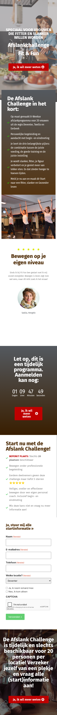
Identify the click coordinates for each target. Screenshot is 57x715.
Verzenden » (15, 616)
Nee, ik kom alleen (17, 591)
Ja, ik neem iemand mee (20, 588)
